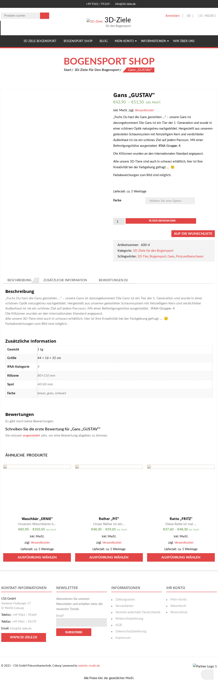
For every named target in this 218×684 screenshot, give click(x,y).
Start (67, 70)
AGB (118, 625)
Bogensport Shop (78, 41)
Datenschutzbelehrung (130, 631)
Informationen (153, 41)
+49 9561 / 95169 (97, 4)
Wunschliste (179, 612)
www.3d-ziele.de (23, 637)
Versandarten (124, 606)
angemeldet (31, 435)
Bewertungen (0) (113, 280)
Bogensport (158, 256)
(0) (188, 15)
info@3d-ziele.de (125, 4)
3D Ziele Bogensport (39, 41)
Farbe (117, 200)
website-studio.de (89, 665)
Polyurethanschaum (189, 256)
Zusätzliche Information (65, 280)
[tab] (21, 280)
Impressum (123, 637)
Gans (171, 256)
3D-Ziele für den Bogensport (97, 70)
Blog (104, 41)
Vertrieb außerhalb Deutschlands (138, 612)
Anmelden (172, 15)
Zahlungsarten (125, 599)
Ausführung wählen (37, 557)
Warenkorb (178, 606)
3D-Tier (143, 256)
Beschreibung (19, 280)
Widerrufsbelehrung (129, 618)
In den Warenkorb (162, 220)
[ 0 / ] (207, 15)
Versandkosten (144, 110)
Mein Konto (124, 41)
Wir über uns (184, 41)
